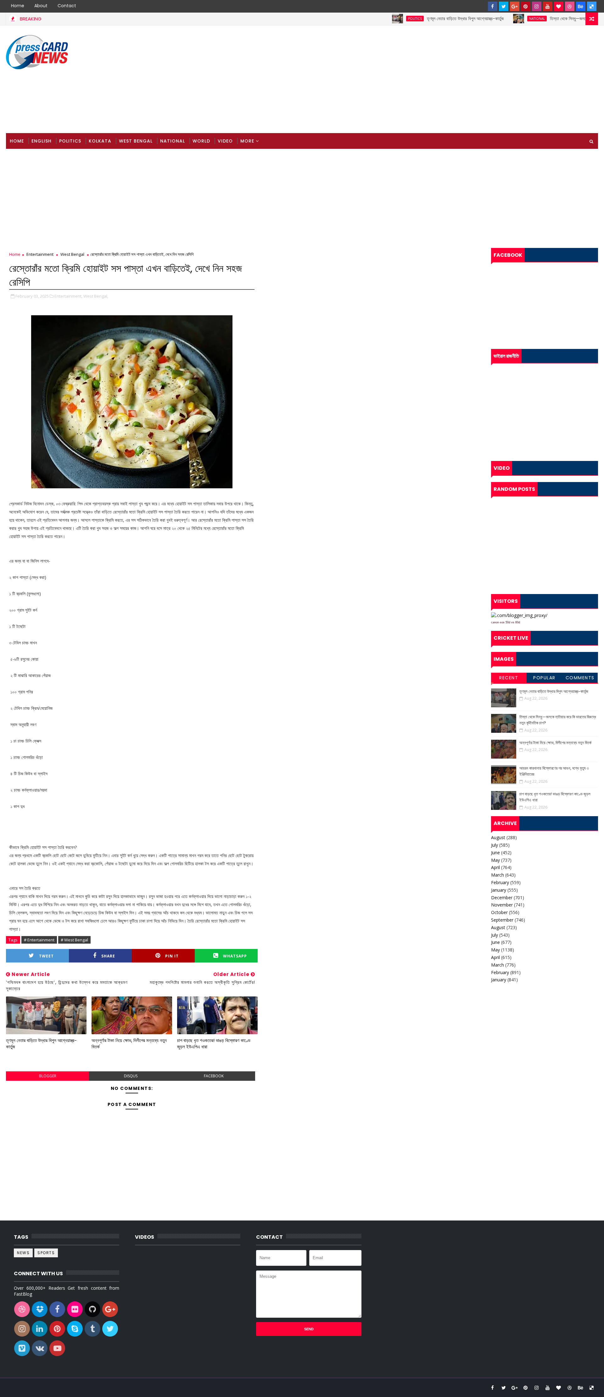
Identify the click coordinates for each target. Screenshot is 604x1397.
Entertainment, (68, 296)
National (507, 18)
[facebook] (492, 6)
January (498, 890)
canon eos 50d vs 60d (505, 622)
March (497, 875)
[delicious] (591, 6)
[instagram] (536, 6)
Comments (580, 678)
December (501, 897)
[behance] (580, 6)
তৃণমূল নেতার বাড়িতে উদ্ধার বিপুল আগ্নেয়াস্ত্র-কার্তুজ (435, 18)
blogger (47, 1076)
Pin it (172, 956)
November (502, 905)
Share (108, 956)
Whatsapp (235, 956)
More (247, 141)
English (41, 141)
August (498, 837)
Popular (544, 678)
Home (17, 6)
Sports (46, 1252)
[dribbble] (569, 6)
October (499, 912)
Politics (385, 18)
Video (225, 141)
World (201, 141)
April (495, 867)
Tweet (46, 956)
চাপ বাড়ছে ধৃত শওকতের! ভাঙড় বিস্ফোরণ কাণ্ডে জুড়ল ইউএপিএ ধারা (213, 1043)
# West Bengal (74, 940)
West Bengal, (95, 296)
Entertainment (39, 254)
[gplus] (514, 6)
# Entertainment (39, 940)
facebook (214, 1076)
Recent (508, 678)
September (502, 920)
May (495, 860)
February (500, 882)
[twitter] (503, 6)
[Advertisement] (483, 80)
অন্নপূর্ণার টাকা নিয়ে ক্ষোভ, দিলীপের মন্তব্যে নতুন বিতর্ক (129, 1043)
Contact (67, 6)
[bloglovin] (558, 6)
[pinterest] (525, 6)
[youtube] (547, 6)
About (41, 6)
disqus (130, 1076)
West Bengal (136, 141)
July (494, 845)
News (23, 1252)
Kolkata (100, 141)
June (495, 853)
